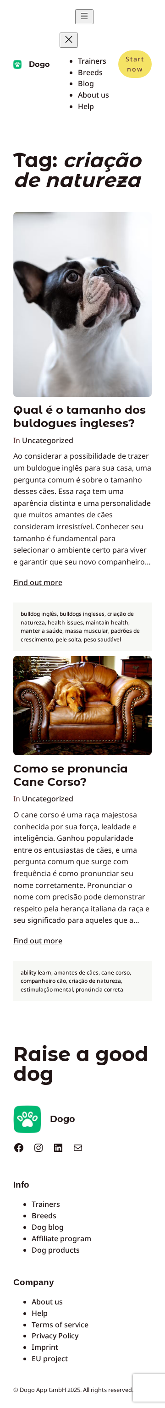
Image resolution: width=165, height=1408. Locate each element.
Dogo (39, 64)
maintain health (107, 622)
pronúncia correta (99, 989)
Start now (135, 64)
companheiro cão (43, 981)
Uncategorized (47, 440)
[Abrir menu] (84, 16)
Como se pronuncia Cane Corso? (70, 775)
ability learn (36, 972)
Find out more (37, 582)
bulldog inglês (39, 614)
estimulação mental (47, 989)
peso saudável (102, 639)
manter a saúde (41, 631)
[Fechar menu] (69, 40)
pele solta (68, 639)
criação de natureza (95, 981)
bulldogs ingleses (82, 614)
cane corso (115, 972)
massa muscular (86, 631)
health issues (65, 622)
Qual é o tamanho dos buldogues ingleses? (79, 416)
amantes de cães (76, 972)
